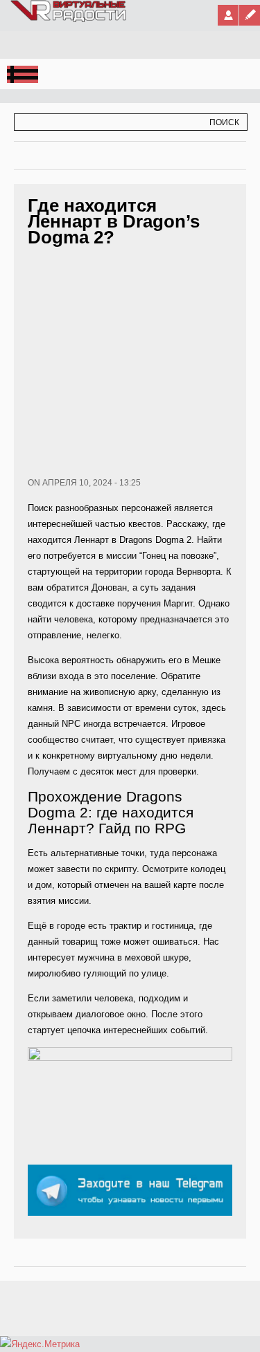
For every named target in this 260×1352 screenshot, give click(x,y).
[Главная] (69, 19)
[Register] (249, 15)
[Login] (228, 15)
